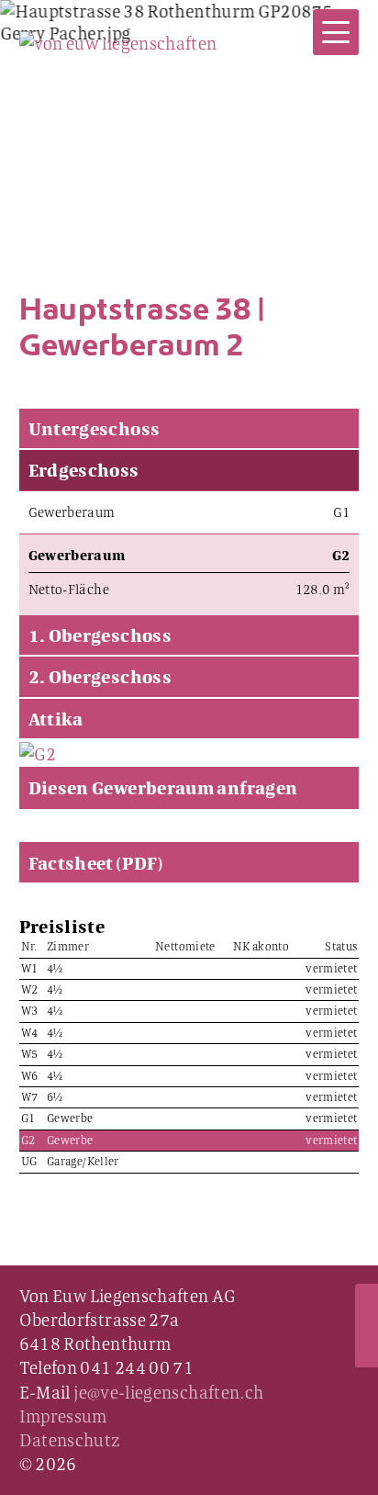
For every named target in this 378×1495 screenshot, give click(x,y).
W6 (30, 1076)
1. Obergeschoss (100, 635)
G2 (28, 1140)
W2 (30, 990)
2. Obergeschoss (100, 676)
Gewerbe (70, 1118)
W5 (30, 1054)
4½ (55, 968)
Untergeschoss (94, 428)
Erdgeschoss (83, 469)
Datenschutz (69, 1440)
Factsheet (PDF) (95, 862)
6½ (55, 1097)
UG (29, 1161)
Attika (55, 718)
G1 (341, 512)
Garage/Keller (83, 1161)
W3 (30, 1011)
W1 (30, 968)
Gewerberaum (72, 512)
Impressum (63, 1416)
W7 (30, 1097)
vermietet (331, 968)
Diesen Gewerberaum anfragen (163, 787)
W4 (30, 1033)
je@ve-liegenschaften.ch (168, 1392)
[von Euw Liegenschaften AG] (118, 40)
